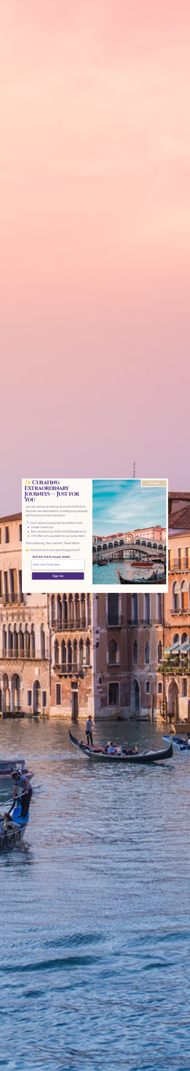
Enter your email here (51, 556)
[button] (154, 483)
